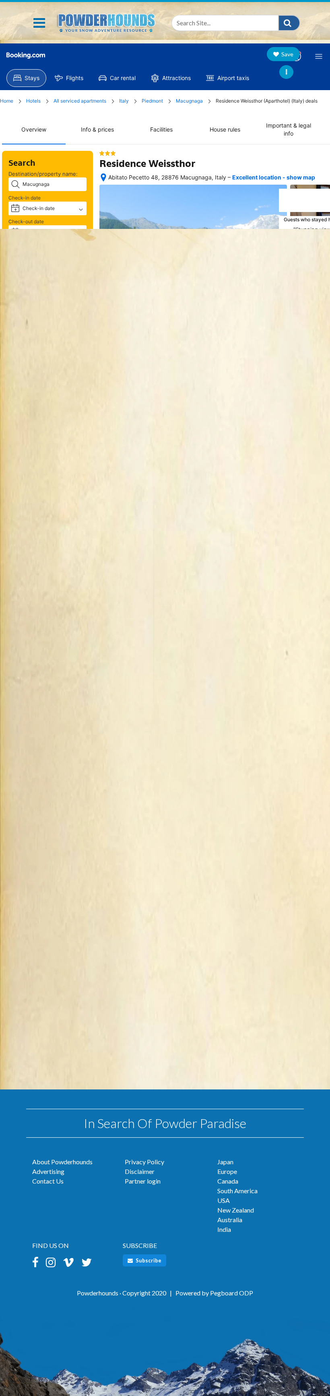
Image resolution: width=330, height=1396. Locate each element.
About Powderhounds (62, 1161)
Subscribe (147, 1260)
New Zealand (235, 1210)
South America (237, 1190)
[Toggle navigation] (39, 23)
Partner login (143, 1181)
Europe (227, 1171)
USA (223, 1200)
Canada (227, 1181)
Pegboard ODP (231, 1293)
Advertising (48, 1171)
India (224, 1229)
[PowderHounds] (105, 21)
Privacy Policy (144, 1161)
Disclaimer (140, 1171)
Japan (225, 1161)
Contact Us (48, 1181)
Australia (229, 1219)
